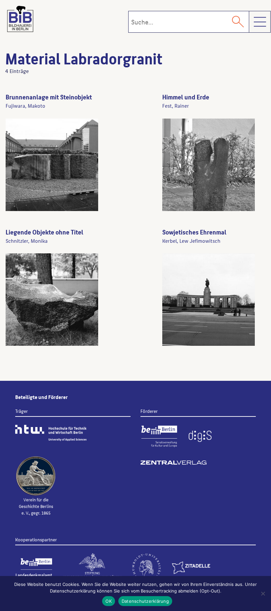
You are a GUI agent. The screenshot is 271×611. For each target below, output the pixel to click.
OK (108, 601)
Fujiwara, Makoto (25, 105)
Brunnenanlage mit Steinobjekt (49, 97)
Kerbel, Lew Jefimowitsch (191, 240)
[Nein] (262, 593)
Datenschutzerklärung (145, 601)
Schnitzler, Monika (27, 240)
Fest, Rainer (175, 105)
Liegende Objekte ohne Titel (44, 232)
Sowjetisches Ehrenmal (194, 232)
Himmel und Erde (185, 97)
